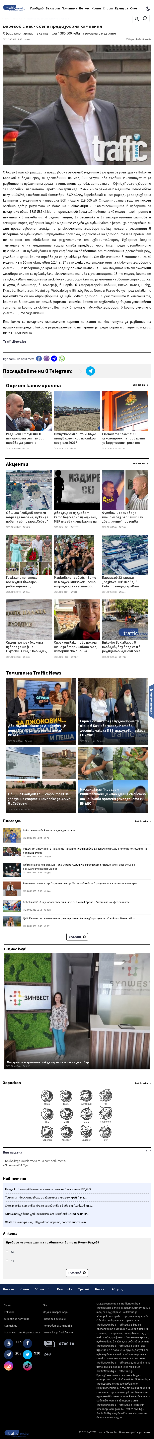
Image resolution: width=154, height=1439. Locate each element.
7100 (123, 527)
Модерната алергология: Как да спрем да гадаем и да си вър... (49, 1062)
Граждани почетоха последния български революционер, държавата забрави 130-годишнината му (26, 582)
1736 (123, 657)
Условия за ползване (16, 1319)
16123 (29, 809)
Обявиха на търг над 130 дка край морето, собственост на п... (46, 1222)
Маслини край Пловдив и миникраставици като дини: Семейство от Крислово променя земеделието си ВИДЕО (113, 796)
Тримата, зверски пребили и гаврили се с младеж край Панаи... (46, 1197)
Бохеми (100, 1289)
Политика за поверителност (22, 1333)
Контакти (10, 1326)
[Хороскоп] (77, 1141)
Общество (43, 1289)
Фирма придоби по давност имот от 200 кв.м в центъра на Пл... (47, 1214)
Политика (69, 8)
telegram (54, 358)
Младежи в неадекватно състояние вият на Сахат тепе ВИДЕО (48, 1189)
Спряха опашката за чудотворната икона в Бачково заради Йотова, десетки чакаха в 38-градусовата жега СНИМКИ (112, 728)
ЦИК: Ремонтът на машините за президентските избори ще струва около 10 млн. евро (79, 918)
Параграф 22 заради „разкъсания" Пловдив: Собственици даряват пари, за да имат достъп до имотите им (122, 582)
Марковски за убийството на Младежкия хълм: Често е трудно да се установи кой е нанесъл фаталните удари (75, 582)
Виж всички (139, 384)
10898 (27, 527)
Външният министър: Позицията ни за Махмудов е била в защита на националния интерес (80, 884)
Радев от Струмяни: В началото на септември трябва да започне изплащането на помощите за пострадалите (25, 438)
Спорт (108, 8)
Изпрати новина (151, 701)
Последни (12, 821)
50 (48, 838)
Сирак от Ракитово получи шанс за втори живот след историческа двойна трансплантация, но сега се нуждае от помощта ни (75, 647)
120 (49, 910)
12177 (75, 527)
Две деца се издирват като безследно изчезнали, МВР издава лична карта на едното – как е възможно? (75, 517)
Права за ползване (54, 1319)
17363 (101, 809)
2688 (75, 592)
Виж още (75, 937)
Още (133, 8)
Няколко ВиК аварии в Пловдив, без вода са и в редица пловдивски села (121, 647)
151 (49, 926)
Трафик (83, 1289)
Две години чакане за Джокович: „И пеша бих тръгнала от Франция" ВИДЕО (37, 731)
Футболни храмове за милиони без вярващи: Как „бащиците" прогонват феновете (122, 517)
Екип (45, 1305)
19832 (75, 657)
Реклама (9, 1312)
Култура (121, 8)
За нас (8, 1305)
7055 (27, 592)
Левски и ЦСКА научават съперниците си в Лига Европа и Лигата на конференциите (76, 902)
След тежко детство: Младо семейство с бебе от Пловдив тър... (49, 1206)
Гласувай (75, 1273)
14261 (29, 741)
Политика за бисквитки (58, 1333)
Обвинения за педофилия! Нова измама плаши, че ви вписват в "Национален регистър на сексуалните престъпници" (79, 867)
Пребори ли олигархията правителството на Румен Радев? (52, 1242)
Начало (8, 1289)
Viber (47, 358)
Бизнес (84, 8)
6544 (123, 592)
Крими (96, 8)
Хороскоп (12, 1083)
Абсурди (118, 1289)
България (53, 8)
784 (74, 448)
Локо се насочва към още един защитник (49, 830)
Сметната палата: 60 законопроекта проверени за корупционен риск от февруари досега (123, 438)
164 (49, 891)
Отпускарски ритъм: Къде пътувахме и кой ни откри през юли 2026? (75, 438)
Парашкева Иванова (139, 39)
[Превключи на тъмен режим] (148, 8)
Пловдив (37, 8)
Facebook (39, 358)
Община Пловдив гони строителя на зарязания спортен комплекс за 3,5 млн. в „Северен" (40, 799)
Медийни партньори (55, 1312)
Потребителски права (57, 1326)
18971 (27, 1066)
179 (26, 448)
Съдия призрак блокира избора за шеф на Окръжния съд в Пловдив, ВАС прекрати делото (26, 647)
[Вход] (137, 20)
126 (123, 448)
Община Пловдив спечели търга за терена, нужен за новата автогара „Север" (27, 517)
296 (49, 872)
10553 (101, 741)
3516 (27, 657)
